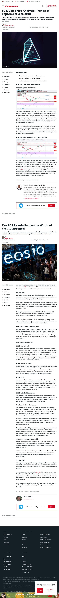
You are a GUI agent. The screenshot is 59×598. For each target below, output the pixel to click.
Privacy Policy (25, 572)
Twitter (6, 79)
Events (23, 542)
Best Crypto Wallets (45, 547)
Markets (6, 537)
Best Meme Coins (45, 545)
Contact (24, 559)
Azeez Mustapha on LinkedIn (31, 198)
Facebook (7, 76)
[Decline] (55, 582)
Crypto (5, 539)
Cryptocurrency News (30, 180)
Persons (24, 539)
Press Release (7, 545)
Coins (23, 534)
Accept (40, 590)
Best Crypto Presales (45, 539)
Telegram (7, 84)
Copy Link (7, 92)
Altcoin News (19, 180)
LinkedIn (6, 90)
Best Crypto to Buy (45, 534)
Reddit (6, 87)
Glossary (24, 547)
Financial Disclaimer (27, 569)
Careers (24, 561)
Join (51, 205)
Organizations (25, 537)
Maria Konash (9, 238)
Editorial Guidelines (27, 564)
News (37, 180)
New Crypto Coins (45, 542)
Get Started (50, 594)
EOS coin (38, 472)
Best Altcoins (43, 537)
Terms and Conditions (28, 567)
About (23, 556)
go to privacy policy (50, 590)
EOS (21, 170)
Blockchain (6, 542)
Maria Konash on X (28, 499)
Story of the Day (8, 534)
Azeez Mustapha (9, 25)
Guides (24, 545)
